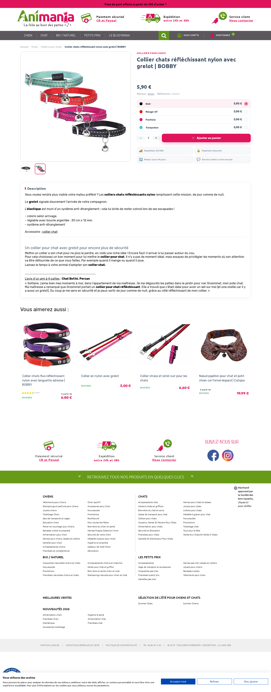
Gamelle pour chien (52, 542)
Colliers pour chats (51, 46)
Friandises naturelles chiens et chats (61, 575)
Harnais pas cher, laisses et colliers (200, 562)
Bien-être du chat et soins (151, 510)
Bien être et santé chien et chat (104, 570)
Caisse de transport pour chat (152, 514)
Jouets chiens (50, 510)
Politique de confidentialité (123, 645)
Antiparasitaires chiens (54, 546)
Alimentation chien (52, 614)
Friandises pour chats (148, 534)
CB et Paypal (106, 20)
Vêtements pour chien (194, 575)
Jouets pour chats (192, 506)
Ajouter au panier (206, 138)
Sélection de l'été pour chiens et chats (169, 597)
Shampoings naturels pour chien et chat (107, 575)
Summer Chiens (191, 603)
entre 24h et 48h (176, 20)
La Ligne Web (224, 645)
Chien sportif (94, 502)
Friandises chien (51, 618)
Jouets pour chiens (192, 566)
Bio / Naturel (53, 557)
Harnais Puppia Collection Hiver (103, 530)
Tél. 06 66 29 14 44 (153, 645)
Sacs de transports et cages (56, 518)
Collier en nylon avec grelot (100, 376)
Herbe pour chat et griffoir (101, 566)
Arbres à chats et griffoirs (150, 506)
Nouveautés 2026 (56, 609)
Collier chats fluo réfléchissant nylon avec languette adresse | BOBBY (43, 380)
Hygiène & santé (96, 614)
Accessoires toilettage (54, 626)
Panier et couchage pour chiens (58, 526)
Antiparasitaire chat (148, 502)
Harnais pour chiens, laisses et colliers (61, 538)
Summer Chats (145, 603)
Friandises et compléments (56, 550)
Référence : (164, 93)
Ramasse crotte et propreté (56, 530)
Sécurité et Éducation (149, 530)
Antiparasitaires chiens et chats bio (105, 562)
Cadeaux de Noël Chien (99, 546)
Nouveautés (94, 510)
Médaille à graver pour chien (102, 538)
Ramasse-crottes (191, 570)
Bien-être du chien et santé (101, 526)
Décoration (93, 550)
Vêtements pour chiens (54, 502)
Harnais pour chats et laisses (197, 502)
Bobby (151, 94)
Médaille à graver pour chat (196, 514)
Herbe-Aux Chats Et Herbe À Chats (200, 534)
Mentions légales (51, 645)
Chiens (48, 496)
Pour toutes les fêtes (98, 522)
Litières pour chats (192, 510)
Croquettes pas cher (148, 570)
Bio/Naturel (93, 518)
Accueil (24, 46)
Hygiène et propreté (98, 542)
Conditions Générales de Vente (84, 645)
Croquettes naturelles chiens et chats (61, 562)
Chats (34, 46)
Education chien (51, 522)
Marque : (142, 93)
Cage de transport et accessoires (154, 566)
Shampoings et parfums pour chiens (60, 506)
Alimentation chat (97, 618)
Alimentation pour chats (150, 526)
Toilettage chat (191, 526)
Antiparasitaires (146, 562)
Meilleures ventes (57, 597)
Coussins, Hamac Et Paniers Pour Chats (157, 522)
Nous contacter (241, 20)
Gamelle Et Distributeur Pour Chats (155, 538)
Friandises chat (95, 622)
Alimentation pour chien (55, 534)
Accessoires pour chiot (99, 506)
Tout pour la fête (191, 530)
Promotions (93, 514)
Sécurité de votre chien (99, 534)
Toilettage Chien (51, 514)
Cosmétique (49, 622)
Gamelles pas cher (147, 579)
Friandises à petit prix (148, 575)
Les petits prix (149, 557)
